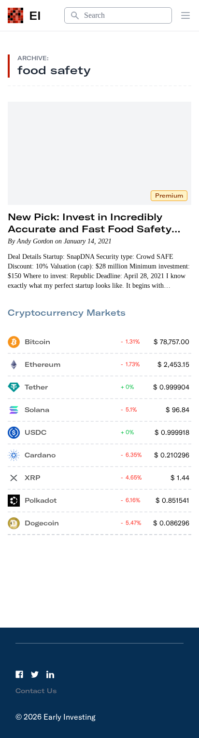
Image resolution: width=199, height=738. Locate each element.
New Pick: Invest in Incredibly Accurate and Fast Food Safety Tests (89, 229)
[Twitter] (35, 674)
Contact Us (36, 690)
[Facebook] (19, 674)
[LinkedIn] (50, 674)
